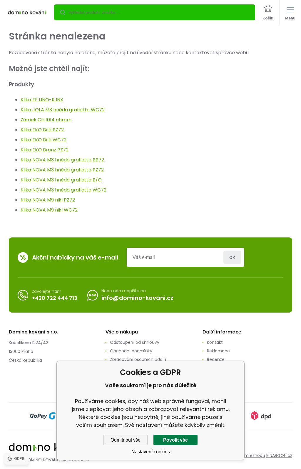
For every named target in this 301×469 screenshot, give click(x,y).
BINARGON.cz (279, 455)
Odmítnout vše (126, 439)
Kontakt (215, 342)
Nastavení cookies (150, 451)
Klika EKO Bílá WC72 (43, 139)
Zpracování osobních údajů (138, 359)
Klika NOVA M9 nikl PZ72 (48, 199)
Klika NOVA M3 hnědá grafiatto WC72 (63, 189)
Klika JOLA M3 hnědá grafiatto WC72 (63, 109)
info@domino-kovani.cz (137, 298)
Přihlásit (232, 257)
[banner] (27, 12)
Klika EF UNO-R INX (42, 99)
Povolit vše (175, 439)
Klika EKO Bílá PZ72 (42, 129)
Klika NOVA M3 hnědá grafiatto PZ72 (62, 169)
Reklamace (218, 351)
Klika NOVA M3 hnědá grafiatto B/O (61, 179)
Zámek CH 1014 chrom (46, 119)
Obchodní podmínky (131, 351)
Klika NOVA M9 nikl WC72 (49, 210)
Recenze (216, 359)
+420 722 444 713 (54, 298)
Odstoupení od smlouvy (134, 342)
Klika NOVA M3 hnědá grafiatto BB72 (62, 159)
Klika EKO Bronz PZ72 (44, 149)
